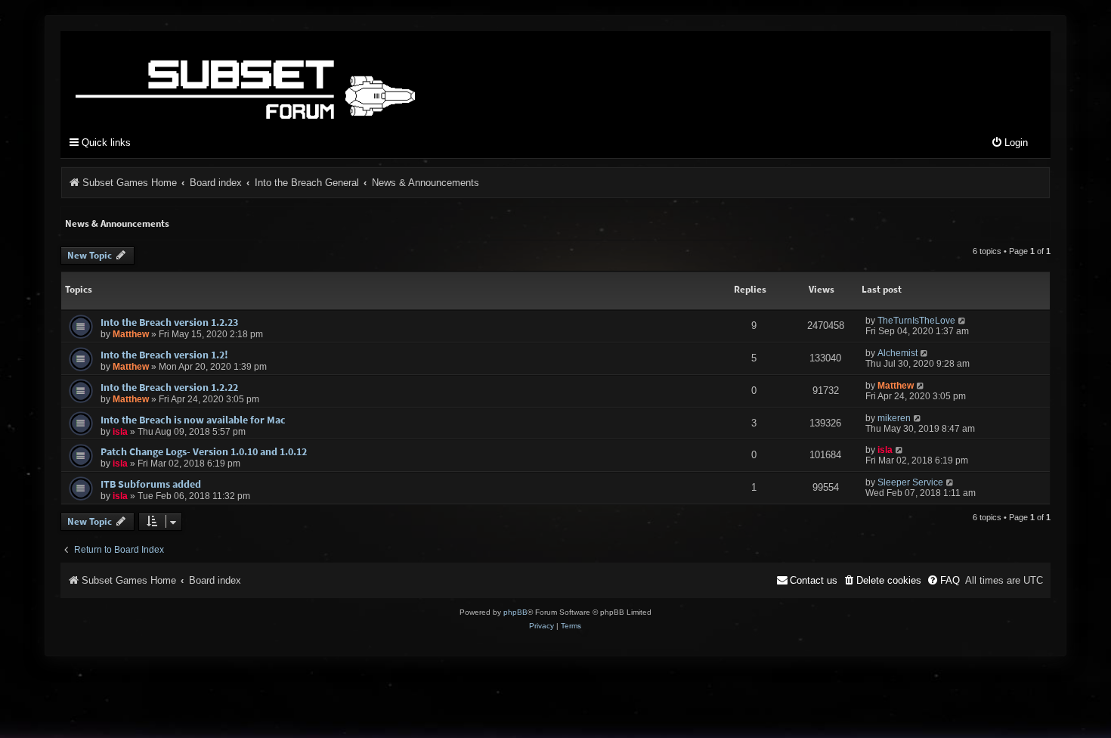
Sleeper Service (910, 482)
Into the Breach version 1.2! (164, 354)
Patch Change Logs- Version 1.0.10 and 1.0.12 (204, 451)
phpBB (515, 612)
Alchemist (897, 353)
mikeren (894, 418)
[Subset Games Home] (340, 78)
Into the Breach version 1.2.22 (169, 387)
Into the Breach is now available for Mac (193, 419)
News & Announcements (117, 223)
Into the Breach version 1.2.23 (169, 322)
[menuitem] (1009, 143)
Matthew (131, 334)
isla (120, 431)
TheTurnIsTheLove (916, 320)
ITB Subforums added (151, 484)
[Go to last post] (962, 320)
